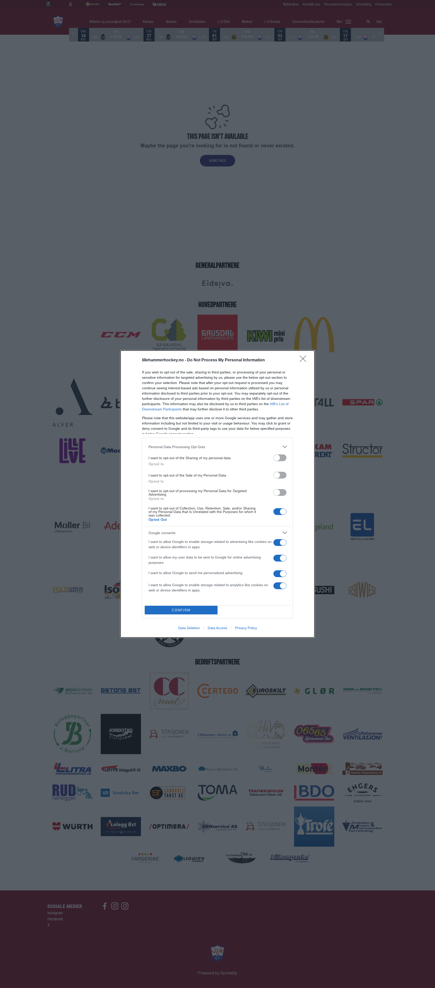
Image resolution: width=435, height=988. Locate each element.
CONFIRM (181, 610)
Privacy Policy (246, 628)
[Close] (304, 360)
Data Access (217, 628)
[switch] (279, 457)
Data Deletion (189, 628)
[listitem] (217, 446)
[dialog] (217, 494)
